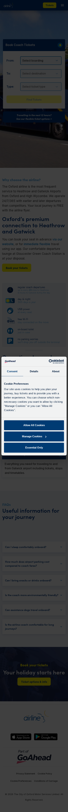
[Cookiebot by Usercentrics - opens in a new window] (49, 361)
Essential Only (34, 447)
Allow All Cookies (34, 425)
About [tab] (56, 371)
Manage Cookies (32, 436)
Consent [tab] (12, 371)
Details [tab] (34, 371)
